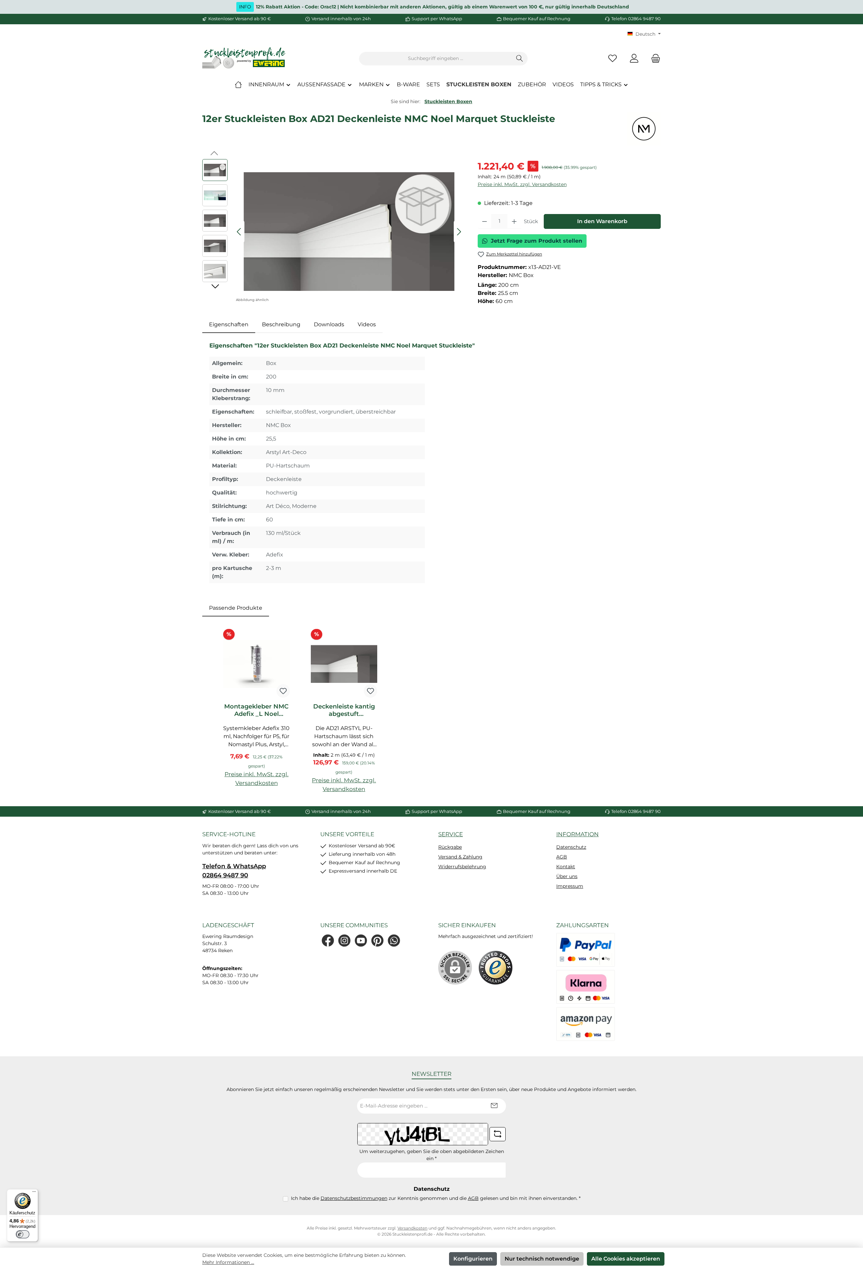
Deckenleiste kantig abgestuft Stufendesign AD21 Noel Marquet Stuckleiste (344, 710)
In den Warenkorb (602, 221)
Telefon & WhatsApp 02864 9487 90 (234, 871)
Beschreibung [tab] (281, 324)
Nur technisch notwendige (542, 1259)
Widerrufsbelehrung (462, 867)
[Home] (238, 84)
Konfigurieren (473, 1259)
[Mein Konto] (634, 58)
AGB (561, 857)
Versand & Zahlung (460, 857)
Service (450, 834)
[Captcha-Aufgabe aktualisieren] (497, 1134)
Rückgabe (450, 847)
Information (577, 834)
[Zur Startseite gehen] (244, 58)
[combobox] (435, 58)
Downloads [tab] (329, 324)
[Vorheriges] (239, 232)
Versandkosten (412, 1228)
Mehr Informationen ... (228, 1262)
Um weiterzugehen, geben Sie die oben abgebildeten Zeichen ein (431, 1154)
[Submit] (494, 1106)
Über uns (566, 876)
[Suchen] (520, 58)
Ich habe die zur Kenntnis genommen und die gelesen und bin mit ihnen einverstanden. (436, 1198)
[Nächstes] (459, 232)
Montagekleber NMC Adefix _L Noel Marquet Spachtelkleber (256, 710)
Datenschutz (571, 847)
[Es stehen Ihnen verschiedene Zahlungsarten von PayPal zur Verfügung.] (585, 950)
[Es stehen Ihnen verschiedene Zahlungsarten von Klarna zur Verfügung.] (585, 987)
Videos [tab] (367, 324)
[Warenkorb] (654, 58)
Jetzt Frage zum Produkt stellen (536, 241)
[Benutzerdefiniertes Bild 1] (495, 968)
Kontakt (565, 867)
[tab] (228, 324)
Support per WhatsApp (437, 18)
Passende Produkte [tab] (235, 608)
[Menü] (34, 1193)
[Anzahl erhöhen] (514, 221)
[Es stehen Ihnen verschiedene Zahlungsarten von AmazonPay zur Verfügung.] (585, 1024)
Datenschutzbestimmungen (354, 1198)
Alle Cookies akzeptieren (625, 1259)
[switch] (22, 1234)
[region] (333, 231)
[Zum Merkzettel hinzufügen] (283, 691)
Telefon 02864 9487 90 (636, 18)
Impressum (569, 886)
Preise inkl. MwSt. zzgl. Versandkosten (522, 184)
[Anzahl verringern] (485, 221)
